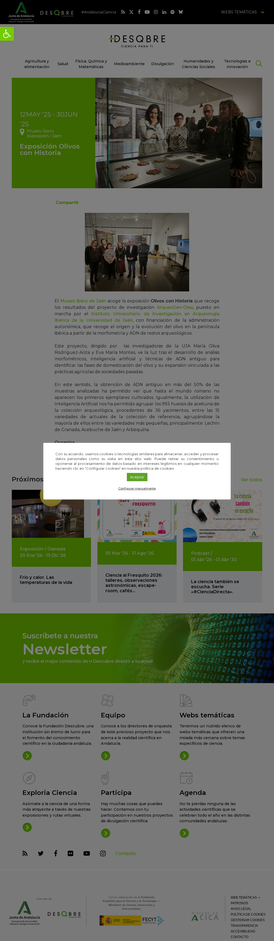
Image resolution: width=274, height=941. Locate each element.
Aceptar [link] (137, 477)
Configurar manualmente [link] (137, 488)
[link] (7, 34)
